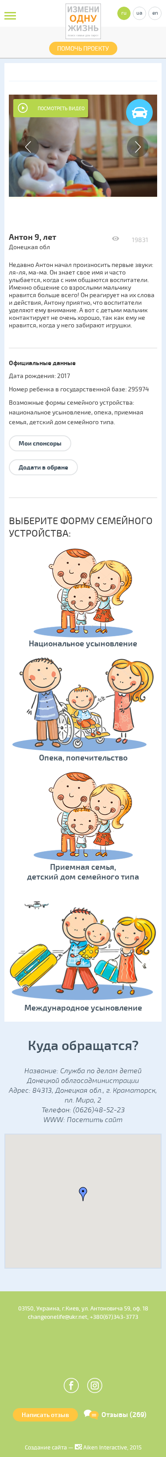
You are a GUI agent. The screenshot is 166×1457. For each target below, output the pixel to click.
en (155, 13)
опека (103, 412)
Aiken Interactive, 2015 (112, 1447)
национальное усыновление (50, 412)
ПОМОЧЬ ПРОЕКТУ (83, 48)
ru (124, 13)
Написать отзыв (45, 1415)
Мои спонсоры (40, 443)
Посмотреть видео (61, 108)
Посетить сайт (95, 1119)
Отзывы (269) (124, 1414)
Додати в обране (43, 467)
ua (139, 13)
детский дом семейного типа (71, 422)
